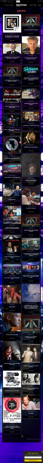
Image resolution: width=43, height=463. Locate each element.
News (31, 5)
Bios (12, 4)
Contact (40, 5)
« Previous (16, 436)
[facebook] (1, 1)
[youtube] (4, 1)
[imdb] (5, 1)
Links (7, 5)
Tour (9, 4)
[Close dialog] (42, 451)
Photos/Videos (33, 4)
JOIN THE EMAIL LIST (33, 460)
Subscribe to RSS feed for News (34, 439)
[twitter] (3, 1)
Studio (35, 5)
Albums (11, 5)
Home (5, 4)
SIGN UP (18, 1)
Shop (40, 4)
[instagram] (2, 1)
